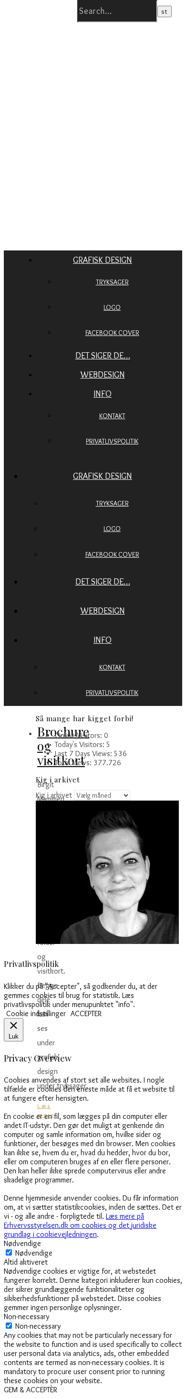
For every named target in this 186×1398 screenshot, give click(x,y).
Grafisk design (102, 260)
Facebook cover (112, 332)
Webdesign (103, 374)
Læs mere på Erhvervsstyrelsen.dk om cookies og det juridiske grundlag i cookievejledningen (80, 1225)
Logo (112, 307)
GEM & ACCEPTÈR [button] (30, 1389)
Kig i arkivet (54, 795)
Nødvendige (33, 1252)
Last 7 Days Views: (84, 753)
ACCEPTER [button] (86, 1013)
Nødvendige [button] (22, 1243)
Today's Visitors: (80, 744)
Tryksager (112, 282)
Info (102, 394)
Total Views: (74, 762)
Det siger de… (102, 355)
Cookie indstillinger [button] (36, 1013)
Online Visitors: (79, 735)
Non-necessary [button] (26, 1316)
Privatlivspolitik (112, 441)
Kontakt (112, 416)
